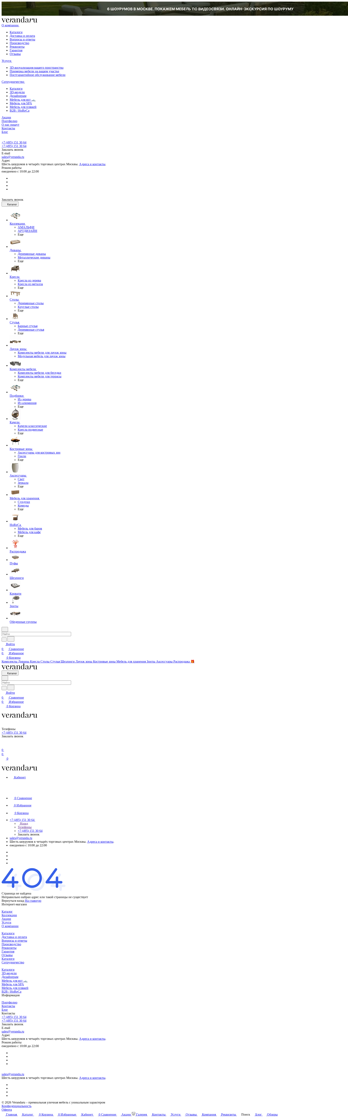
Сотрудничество (13, 962)
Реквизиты (17, 46)
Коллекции (9, 915)
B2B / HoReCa (19, 110)
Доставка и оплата (22, 35)
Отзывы (15, 54)
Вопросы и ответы (22, 39)
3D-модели (17, 92)
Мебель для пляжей (23, 107)
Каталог (7, 911)
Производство (19, 43)
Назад (23, 823)
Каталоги (16, 32)
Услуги (6, 922)
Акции (6, 919)
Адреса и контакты (92, 164)
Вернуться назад (13, 900)
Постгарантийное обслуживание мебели (37, 75)
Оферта (7, 1109)
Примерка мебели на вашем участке (34, 71)
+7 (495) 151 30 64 (14, 142)
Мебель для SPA (21, 103)
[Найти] (10, 639)
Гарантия (16, 50)
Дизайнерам (18, 96)
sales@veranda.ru (13, 157)
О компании (10, 926)
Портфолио (9, 1002)
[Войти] (3, 745)
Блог (5, 1009)
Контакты (8, 1006)
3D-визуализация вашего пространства (36, 67)
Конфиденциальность (16, 1106)
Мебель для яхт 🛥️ (22, 99)
